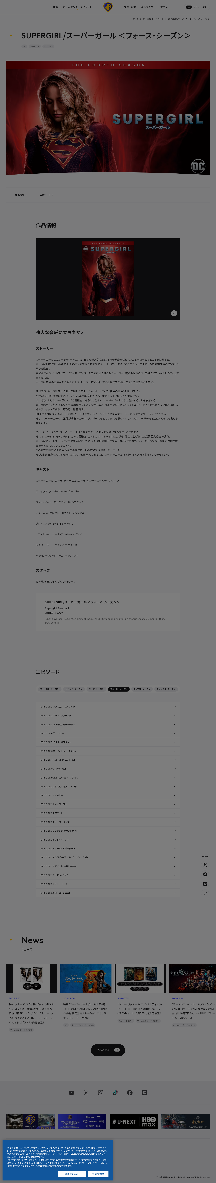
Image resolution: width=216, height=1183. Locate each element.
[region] (58, 1160)
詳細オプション (72, 1173)
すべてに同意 (98, 1173)
